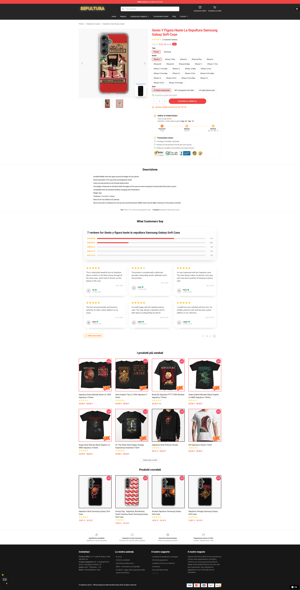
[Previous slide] (82, 63)
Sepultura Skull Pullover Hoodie (165, 445)
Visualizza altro (150, 460)
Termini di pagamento (160, 560)
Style (154, 86)
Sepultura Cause (93, 24)
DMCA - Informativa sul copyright (128, 566)
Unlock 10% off (5, 579)
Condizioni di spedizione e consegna (165, 557)
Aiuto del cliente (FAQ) (160, 570)
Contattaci (156, 566)
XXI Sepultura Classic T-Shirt (200, 445)
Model (154, 56)
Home (81, 24)
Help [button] (295, 587)
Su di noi (119, 557)
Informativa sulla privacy (125, 563)
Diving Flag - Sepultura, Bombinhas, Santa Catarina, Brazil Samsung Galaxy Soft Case (131, 514)
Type (154, 48)
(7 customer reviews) (169, 40)
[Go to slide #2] (119, 103)
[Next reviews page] (214, 336)
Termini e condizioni (123, 560)
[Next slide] (144, 63)
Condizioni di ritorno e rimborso (163, 563)
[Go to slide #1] (107, 103)
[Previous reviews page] (203, 336)
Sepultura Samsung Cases (114, 24)
